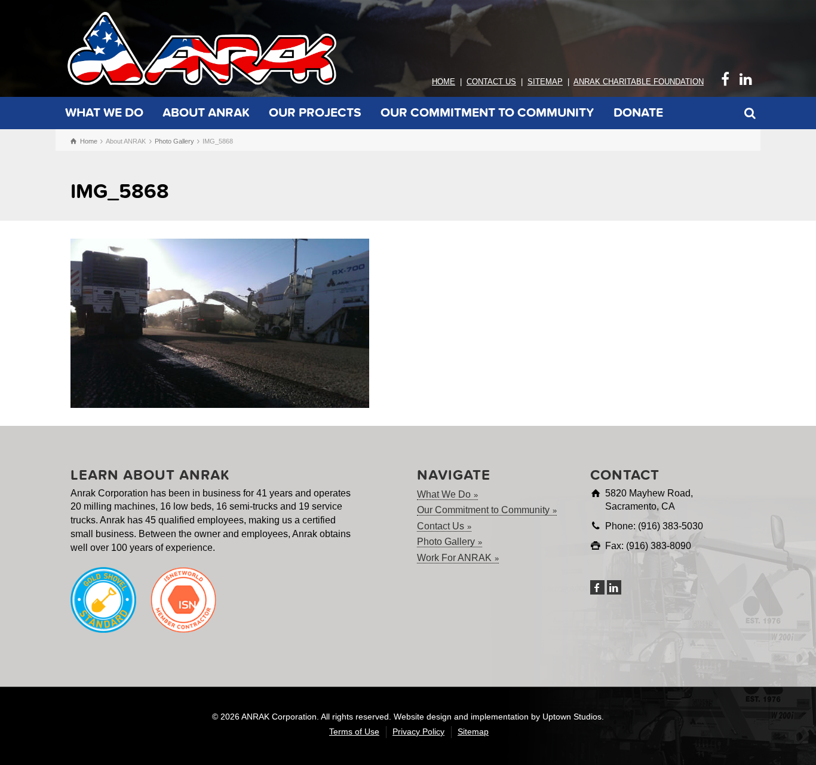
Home (443, 81)
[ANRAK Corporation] (202, 47)
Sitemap (545, 81)
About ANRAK (206, 112)
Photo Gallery (446, 542)
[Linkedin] (614, 587)
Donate (638, 112)
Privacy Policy (418, 731)
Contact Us (491, 81)
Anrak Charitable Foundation (638, 81)
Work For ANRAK (454, 558)
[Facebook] (597, 587)
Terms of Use (354, 731)
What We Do (104, 112)
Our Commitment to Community (487, 112)
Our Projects (315, 112)
